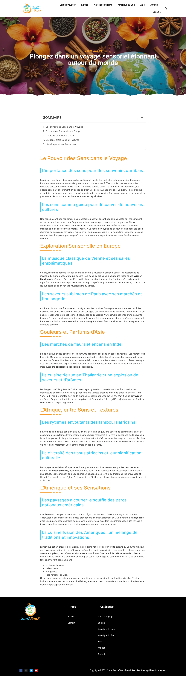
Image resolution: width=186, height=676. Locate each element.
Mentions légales (158, 670)
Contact (71, 623)
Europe (84, 5)
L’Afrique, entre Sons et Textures (62, 139)
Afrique (154, 5)
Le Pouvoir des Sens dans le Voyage (64, 126)
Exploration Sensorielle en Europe (63, 131)
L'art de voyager (93, 51)
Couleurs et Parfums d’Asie (60, 135)
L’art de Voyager (68, 5)
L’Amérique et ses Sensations (61, 144)
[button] (166, 8)
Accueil (71, 616)
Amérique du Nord (103, 5)
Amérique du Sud (126, 5)
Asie (142, 5)
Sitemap (145, 670)
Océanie (157, 12)
